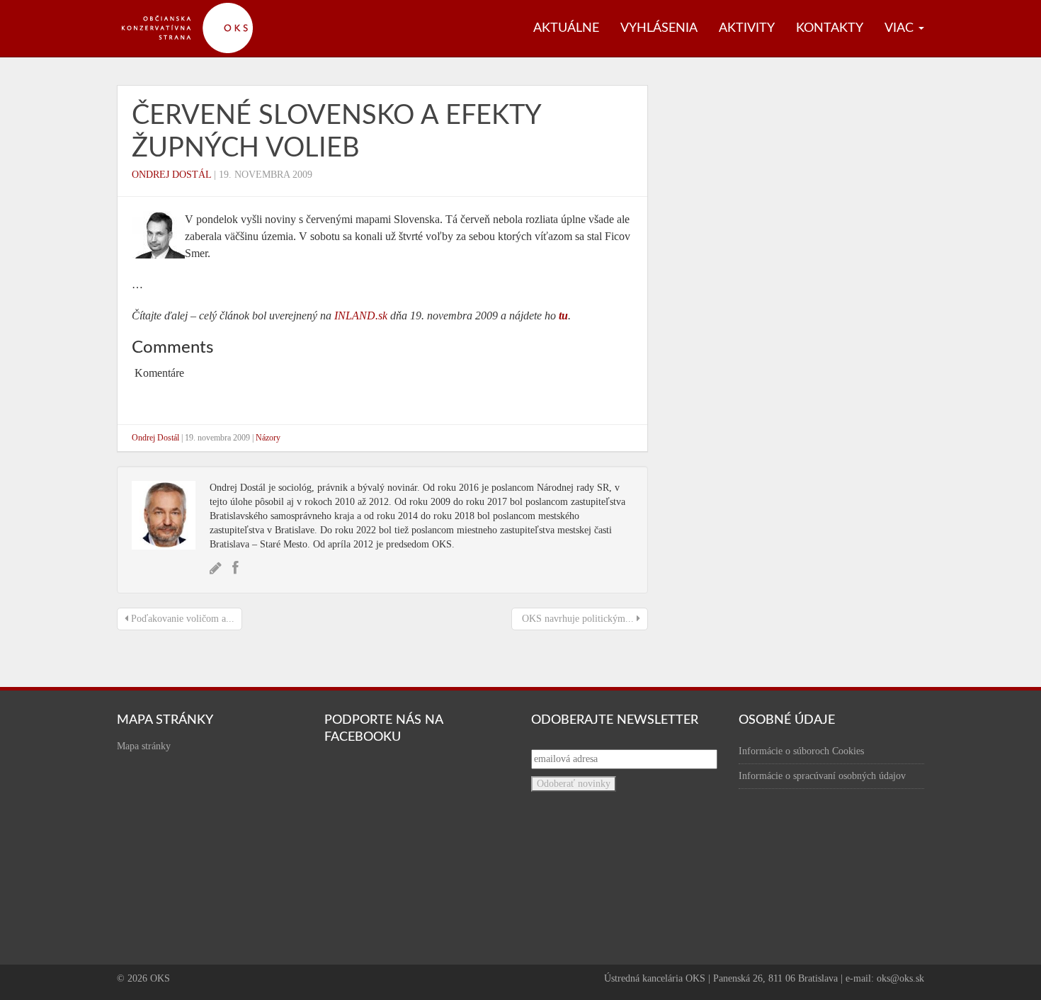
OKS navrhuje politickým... (578, 618)
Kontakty (829, 28)
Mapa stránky (144, 746)
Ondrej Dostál (171, 174)
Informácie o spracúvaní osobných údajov (822, 776)
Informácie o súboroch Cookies (801, 751)
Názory (268, 438)
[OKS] (194, 7)
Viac (900, 28)
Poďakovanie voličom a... (181, 618)
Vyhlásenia (659, 28)
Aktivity (747, 28)
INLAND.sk (360, 315)
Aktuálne (566, 28)
